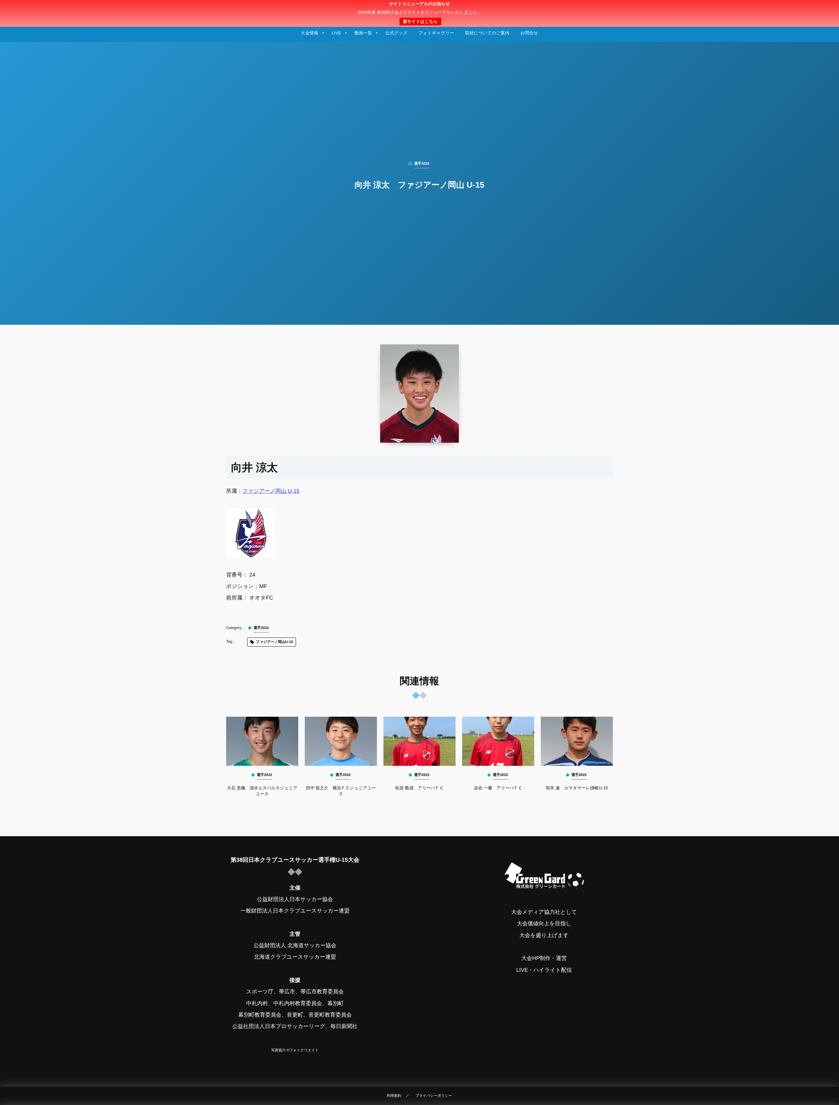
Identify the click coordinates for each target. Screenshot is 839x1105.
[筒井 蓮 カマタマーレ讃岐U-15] (577, 741)
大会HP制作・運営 (544, 958)
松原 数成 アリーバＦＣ (419, 787)
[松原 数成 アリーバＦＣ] (419, 741)
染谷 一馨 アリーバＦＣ (498, 787)
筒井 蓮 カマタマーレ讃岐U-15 (577, 787)
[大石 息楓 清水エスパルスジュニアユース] (262, 741)
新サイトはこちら (420, 21)
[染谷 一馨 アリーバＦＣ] (498, 741)
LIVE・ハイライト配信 (544, 970)
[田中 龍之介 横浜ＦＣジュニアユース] (341, 741)
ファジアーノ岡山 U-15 (271, 491)
